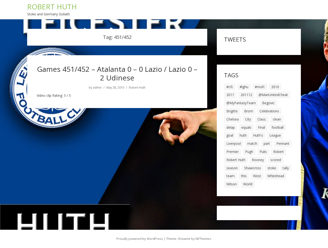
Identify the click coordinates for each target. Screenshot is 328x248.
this (244, 176)
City (248, 119)
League (275, 135)
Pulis (263, 151)
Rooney (258, 159)
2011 (230, 94)
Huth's (258, 135)
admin (97, 87)
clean (277, 119)
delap (230, 127)
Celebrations (269, 111)
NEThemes (203, 238)
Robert (278, 151)
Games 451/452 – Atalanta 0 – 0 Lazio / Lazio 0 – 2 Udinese (117, 73)
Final (261, 127)
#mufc (260, 87)
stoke (271, 168)
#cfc (229, 87)
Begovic (268, 103)
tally (286, 168)
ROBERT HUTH (52, 7)
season (232, 168)
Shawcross (252, 168)
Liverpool (233, 143)
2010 (275, 87)
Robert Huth (137, 87)
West (257, 176)
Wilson (231, 184)
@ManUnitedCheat (273, 94)
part (267, 143)
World (247, 184)
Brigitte (232, 111)
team (230, 176)
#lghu (244, 87)
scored (275, 159)
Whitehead (275, 176)
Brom (248, 111)
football (278, 127)
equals (246, 127)
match (252, 143)
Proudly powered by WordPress (139, 238)
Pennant (282, 143)
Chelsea (232, 119)
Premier (232, 151)
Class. (261, 119)
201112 (246, 94)
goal (229, 135)
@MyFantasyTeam (241, 103)
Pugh (249, 151)
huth (243, 135)
